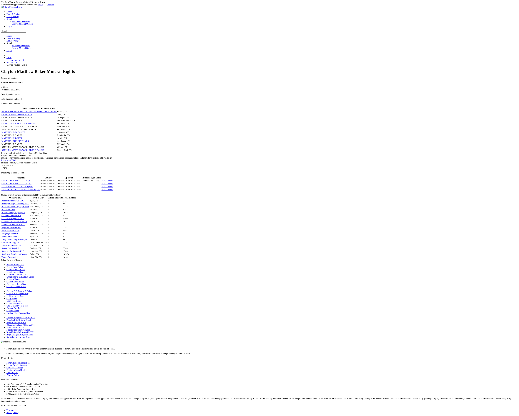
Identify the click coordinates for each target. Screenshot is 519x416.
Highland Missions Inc (11, 227)
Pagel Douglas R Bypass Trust (19, 335)
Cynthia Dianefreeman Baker (18, 313)
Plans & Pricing (13, 14)
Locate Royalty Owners (16, 365)
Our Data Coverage (14, 368)
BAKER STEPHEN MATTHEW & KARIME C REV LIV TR (29, 111)
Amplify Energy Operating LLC (15, 204)
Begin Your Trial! (8, 160)
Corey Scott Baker (14, 303)
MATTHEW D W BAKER (13, 132)
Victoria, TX (11, 62)
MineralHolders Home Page (18, 363)
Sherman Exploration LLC (12, 251)
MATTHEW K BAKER (12, 138)
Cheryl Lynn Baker (14, 267)
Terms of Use (12, 372)
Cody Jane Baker (13, 301)
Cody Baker (11, 298)
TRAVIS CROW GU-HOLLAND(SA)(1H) (20, 189)
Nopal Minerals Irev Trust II (18, 330)
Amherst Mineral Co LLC (12, 201)
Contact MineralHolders (16, 370)
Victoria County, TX (15, 60)
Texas (8, 57)
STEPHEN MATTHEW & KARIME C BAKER (22, 150)
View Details (107, 181)
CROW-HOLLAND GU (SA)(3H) (16, 184)
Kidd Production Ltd (10, 236)
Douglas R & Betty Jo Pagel (18, 320)
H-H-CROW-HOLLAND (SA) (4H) (17, 186)
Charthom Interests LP (11, 215)
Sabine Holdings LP (10, 248)
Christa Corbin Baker (15, 269)
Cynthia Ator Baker (14, 308)
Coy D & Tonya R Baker (17, 306)
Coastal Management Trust (12, 218)
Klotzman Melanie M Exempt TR (20, 325)
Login (40, 5)
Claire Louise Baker (15, 282)
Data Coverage (12, 16)
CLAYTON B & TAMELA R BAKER (18, 123)
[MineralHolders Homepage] (11, 7)
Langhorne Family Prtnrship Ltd (15, 239)
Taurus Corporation (9, 257)
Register (50, 5)
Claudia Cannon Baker (16, 286)
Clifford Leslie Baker (15, 296)
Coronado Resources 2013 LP (14, 221)
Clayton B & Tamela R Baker (19, 291)
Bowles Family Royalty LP (13, 212)
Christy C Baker (13, 279)
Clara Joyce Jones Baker (16, 284)
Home (9, 12)
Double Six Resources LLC (13, 224)
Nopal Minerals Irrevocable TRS (20, 332)
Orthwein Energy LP (10, 242)
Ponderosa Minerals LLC (12, 245)
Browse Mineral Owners (22, 24)
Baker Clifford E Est (15, 264)
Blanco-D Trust (8, 209)
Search (9, 19)
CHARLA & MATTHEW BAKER (16, 114)
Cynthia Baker (12, 310)
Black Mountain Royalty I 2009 (15, 206)
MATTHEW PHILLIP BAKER (15, 141)
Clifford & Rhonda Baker (17, 293)
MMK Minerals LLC (15, 327)
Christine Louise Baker (16, 274)
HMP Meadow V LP (10, 230)
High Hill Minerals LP (16, 322)
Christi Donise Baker (15, 272)
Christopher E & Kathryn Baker (20, 277)
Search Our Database (21, 21)
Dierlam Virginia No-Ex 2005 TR (20, 317)
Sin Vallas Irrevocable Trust (18, 337)
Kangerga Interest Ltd (10, 233)
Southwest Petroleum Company (15, 254)
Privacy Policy (12, 375)
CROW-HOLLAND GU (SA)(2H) (16, 181)
